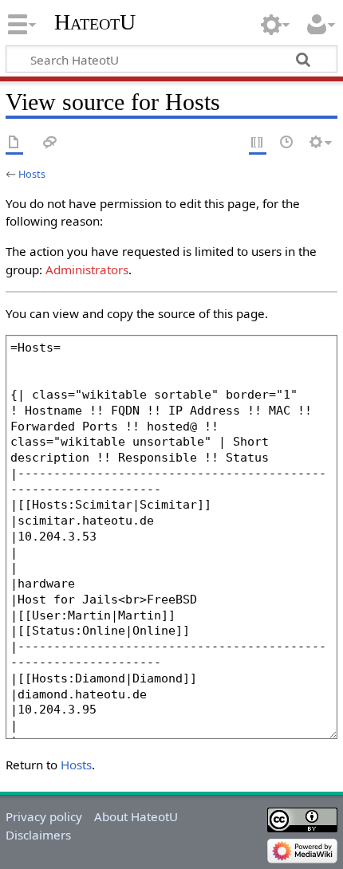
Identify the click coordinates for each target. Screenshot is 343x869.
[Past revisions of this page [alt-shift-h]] (287, 143)
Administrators (86, 269)
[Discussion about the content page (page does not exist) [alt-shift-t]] (50, 143)
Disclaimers (38, 835)
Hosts (31, 174)
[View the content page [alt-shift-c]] (14, 143)
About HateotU (136, 816)
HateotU (95, 22)
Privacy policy (44, 816)
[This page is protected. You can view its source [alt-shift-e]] (257, 143)
